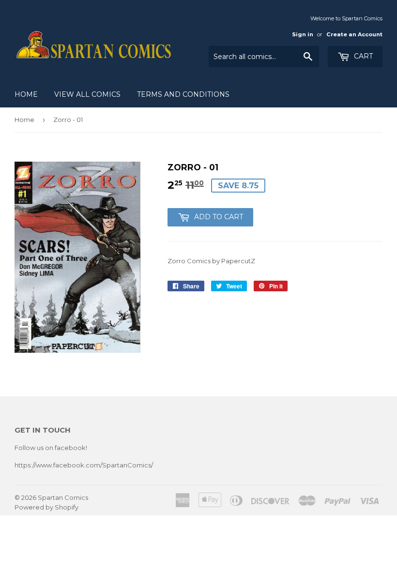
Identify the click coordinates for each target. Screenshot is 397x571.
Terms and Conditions (183, 94)
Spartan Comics (63, 497)
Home (26, 94)
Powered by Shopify (46, 507)
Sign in (302, 34)
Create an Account (354, 34)
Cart (362, 56)
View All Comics (87, 94)
